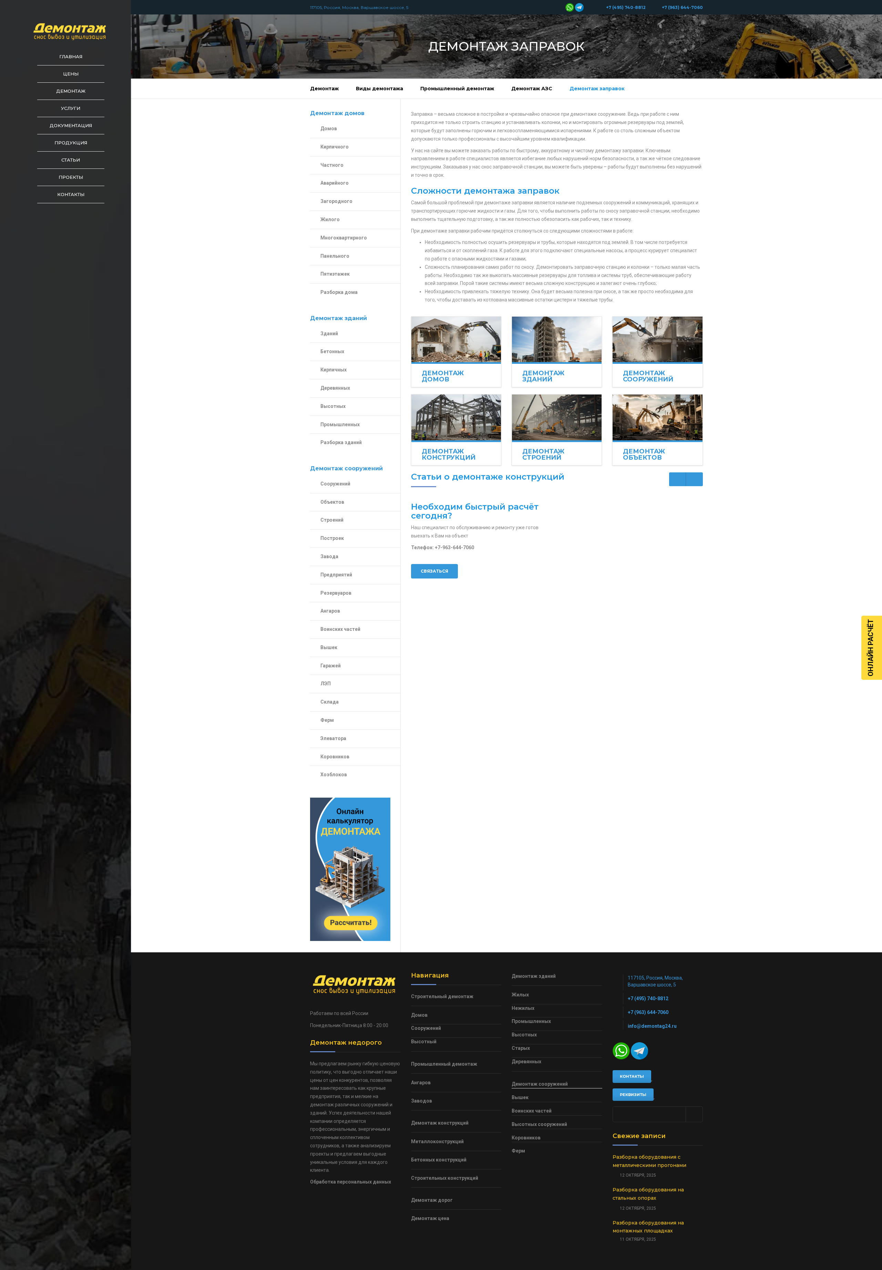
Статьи (70, 160)
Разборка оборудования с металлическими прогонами (649, 1161)
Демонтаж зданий (543, 376)
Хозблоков (333, 774)
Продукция (70, 142)
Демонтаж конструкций (448, 454)
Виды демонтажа (379, 88)
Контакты (70, 194)
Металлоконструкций (437, 1141)
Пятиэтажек (335, 274)
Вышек (328, 647)
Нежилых (523, 1008)
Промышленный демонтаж (457, 88)
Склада (329, 702)
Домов (328, 128)
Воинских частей (340, 629)
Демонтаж (70, 91)
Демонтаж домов (443, 376)
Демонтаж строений (543, 454)
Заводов (421, 1101)
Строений (331, 520)
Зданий (329, 333)
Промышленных (340, 424)
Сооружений (335, 484)
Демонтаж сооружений (648, 376)
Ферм (327, 720)
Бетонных (332, 351)
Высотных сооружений (539, 1124)
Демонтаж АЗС (531, 88)
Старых (521, 1048)
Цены (71, 73)
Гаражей (330, 665)
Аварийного (334, 183)
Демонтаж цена (430, 1218)
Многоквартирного (343, 237)
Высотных (333, 406)
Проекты (71, 177)
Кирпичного (334, 147)
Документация (71, 125)
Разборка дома (339, 292)
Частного (331, 165)
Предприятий (336, 574)
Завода (329, 556)
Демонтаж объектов (644, 454)
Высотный (424, 1041)
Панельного (334, 256)
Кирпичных (333, 369)
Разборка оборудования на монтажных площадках (648, 1227)
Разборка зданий (341, 442)
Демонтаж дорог (432, 1200)
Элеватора (333, 738)
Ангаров (330, 611)
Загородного (336, 201)
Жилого (330, 219)
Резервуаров (335, 593)
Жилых (520, 994)
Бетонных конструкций (438, 1160)
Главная (70, 56)
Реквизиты (633, 1094)
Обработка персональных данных (350, 1182)
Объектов (332, 502)
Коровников (334, 756)
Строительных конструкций (444, 1178)
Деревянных (335, 388)
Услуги (70, 108)
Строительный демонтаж (442, 996)
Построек (332, 538)
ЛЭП (325, 683)
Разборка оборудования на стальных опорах (648, 1194)
